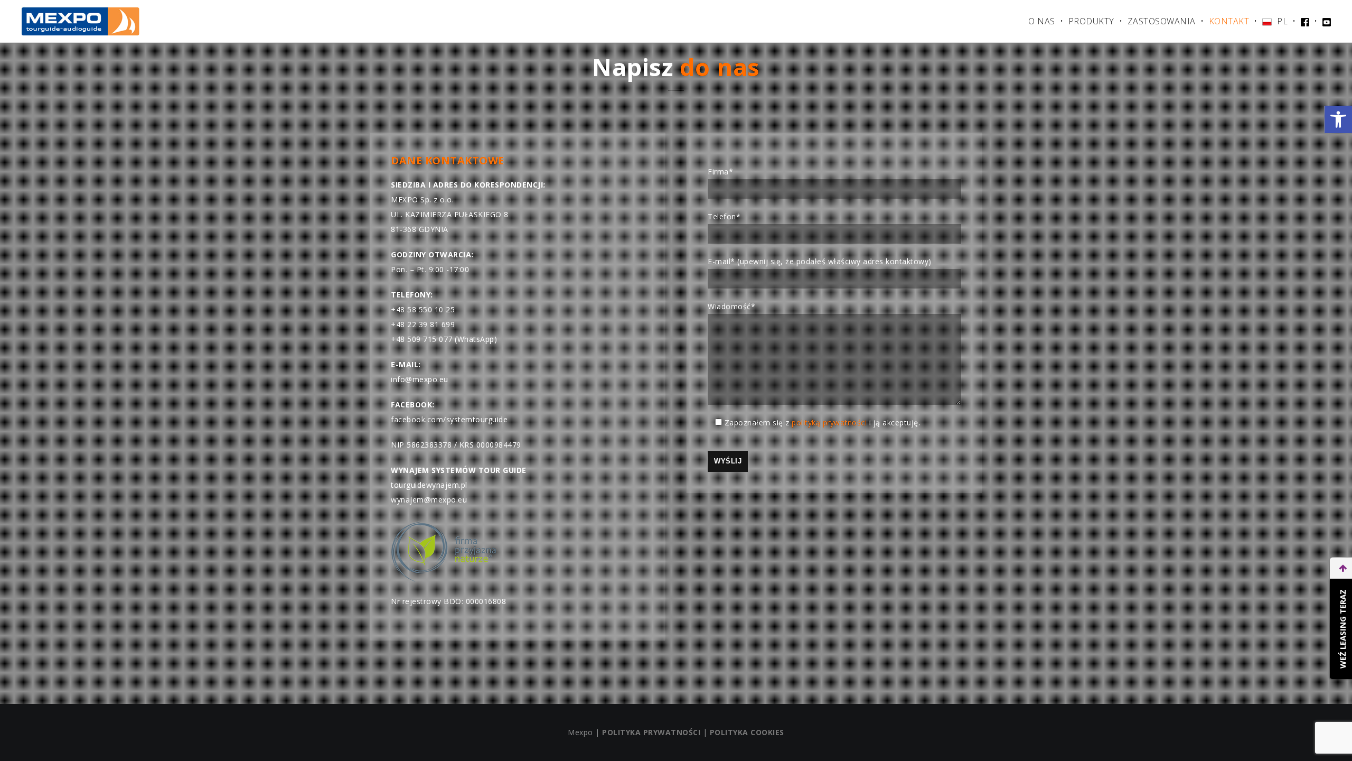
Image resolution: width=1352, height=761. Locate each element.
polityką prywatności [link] (829, 422)
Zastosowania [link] (1162, 21)
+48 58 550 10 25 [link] (423, 309)
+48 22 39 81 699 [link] (423, 324)
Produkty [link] (1091, 21)
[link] (1338, 119)
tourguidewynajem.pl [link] (429, 485)
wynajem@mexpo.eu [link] (429, 500)
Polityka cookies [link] (747, 732)
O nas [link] (1041, 21)
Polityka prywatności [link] (651, 732)
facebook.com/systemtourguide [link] (449, 419)
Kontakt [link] (1229, 21)
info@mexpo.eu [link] (419, 379)
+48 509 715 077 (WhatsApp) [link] (444, 339)
